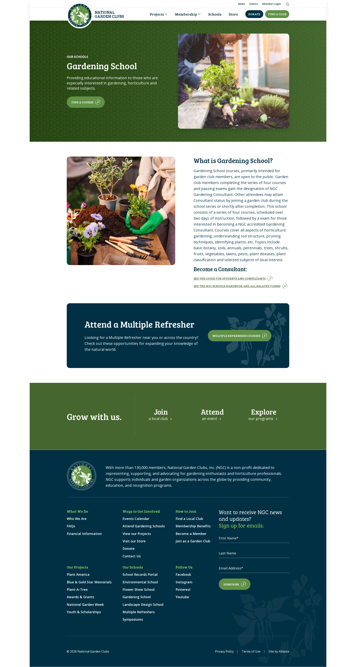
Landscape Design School (143, 604)
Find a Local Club (189, 519)
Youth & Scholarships (84, 612)
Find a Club (277, 14)
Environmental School (140, 582)
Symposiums (133, 619)
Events (253, 4)
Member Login (271, 4)
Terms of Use (251, 651)
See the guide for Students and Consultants (230, 278)
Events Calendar (136, 519)
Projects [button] (157, 14)
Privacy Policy (224, 651)
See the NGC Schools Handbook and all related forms (237, 286)
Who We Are (77, 519)
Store (233, 14)
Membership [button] (186, 14)
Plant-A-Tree (77, 589)
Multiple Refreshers (139, 612)
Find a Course (82, 102)
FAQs (71, 526)
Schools (214, 14)
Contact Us (132, 556)
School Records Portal (140, 574)
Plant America (78, 574)
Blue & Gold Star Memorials (89, 582)
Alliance (284, 651)
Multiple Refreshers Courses (236, 336)
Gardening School (137, 597)
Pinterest (183, 589)
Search (287, 3)
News (241, 4)
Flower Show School (139, 589)
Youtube (182, 597)
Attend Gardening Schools (144, 526)
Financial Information (84, 534)
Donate (254, 14)
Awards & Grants (80, 597)
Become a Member (191, 534)
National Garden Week (85, 604)
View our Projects (137, 534)
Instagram (184, 582)
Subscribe (231, 584)
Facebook (183, 574)
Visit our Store (134, 541)
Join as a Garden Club (193, 541)
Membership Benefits (193, 526)
